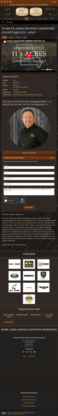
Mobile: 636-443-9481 (29, 153)
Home (3, 22)
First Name (6, 165)
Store (50, 14)
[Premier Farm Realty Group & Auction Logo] (29, 11)
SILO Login (54, 1)
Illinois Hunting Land (29, 402)
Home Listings (31, 94)
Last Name (5, 170)
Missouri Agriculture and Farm (29, 399)
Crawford (15, 89)
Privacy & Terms (32, 356)
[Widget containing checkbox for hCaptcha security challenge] (14, 200)
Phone (5, 182)
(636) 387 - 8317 (50, 9)
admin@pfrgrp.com (29, 345)
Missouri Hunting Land (19, 94)
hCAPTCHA (6, 197)
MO (22, 87)
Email (4, 176)
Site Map (24, 356)
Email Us (8, 9)
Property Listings (9, 22)
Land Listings (39, 94)
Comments (5, 187)
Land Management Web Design (19, 414)
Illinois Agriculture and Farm (29, 405)
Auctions (8, 14)
